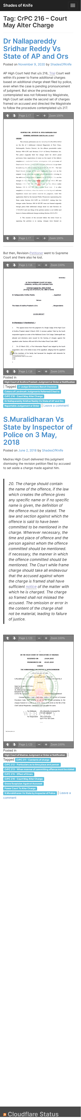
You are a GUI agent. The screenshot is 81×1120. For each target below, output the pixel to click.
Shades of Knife (18, 5)
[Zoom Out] (37, 115)
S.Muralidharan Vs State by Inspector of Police (30, 793)
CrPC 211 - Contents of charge (32, 759)
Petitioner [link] (36, 253)
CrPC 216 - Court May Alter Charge (24, 396)
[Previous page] (7, 115)
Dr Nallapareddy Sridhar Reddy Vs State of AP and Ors (36, 48)
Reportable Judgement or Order (22, 405)
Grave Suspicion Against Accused (23, 783)
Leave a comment (56, 405)
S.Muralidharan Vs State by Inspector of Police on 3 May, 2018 (38, 430)
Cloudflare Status (33, 1114)
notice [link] (31, 586)
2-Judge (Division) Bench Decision (37, 386)
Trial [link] (52, 73)
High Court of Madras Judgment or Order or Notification (35, 755)
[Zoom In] (44, 115)
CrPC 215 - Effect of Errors (19, 774)
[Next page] (14, 115)
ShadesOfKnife (61, 64)
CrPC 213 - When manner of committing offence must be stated (39, 769)
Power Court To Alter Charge (20, 788)
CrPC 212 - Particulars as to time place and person (32, 764)
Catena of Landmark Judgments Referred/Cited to (32, 391)
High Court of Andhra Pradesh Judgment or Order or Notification (40, 382)
